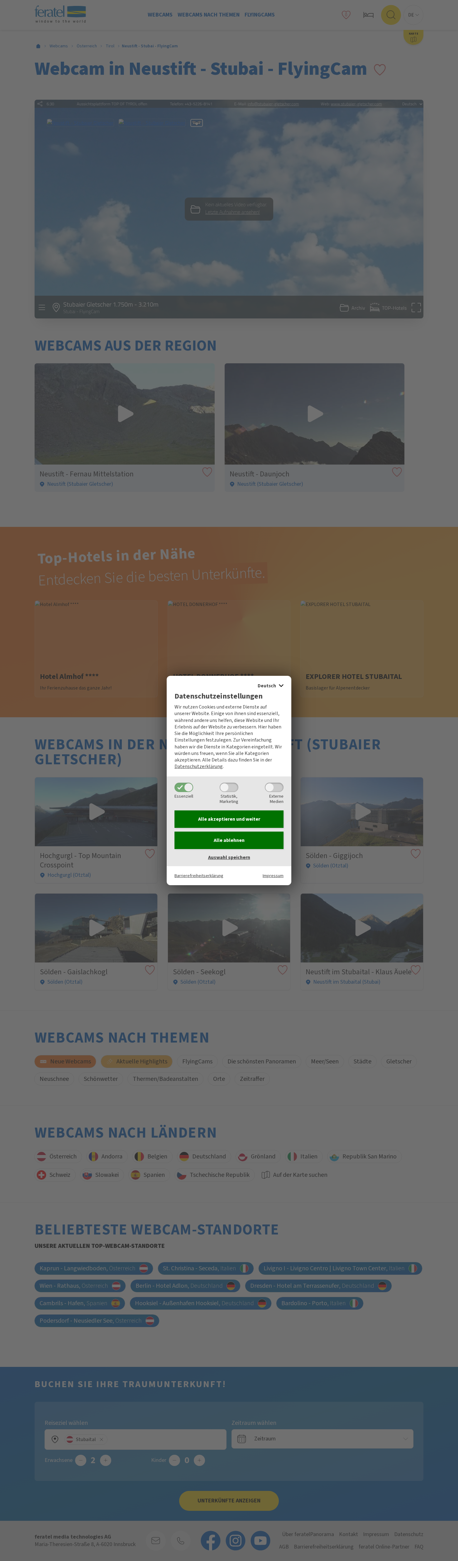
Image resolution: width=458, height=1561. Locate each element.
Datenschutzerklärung (198, 766)
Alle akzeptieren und (229, 819)
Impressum (273, 875)
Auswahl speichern (229, 857)
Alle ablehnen (229, 840)
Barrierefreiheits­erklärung (198, 875)
